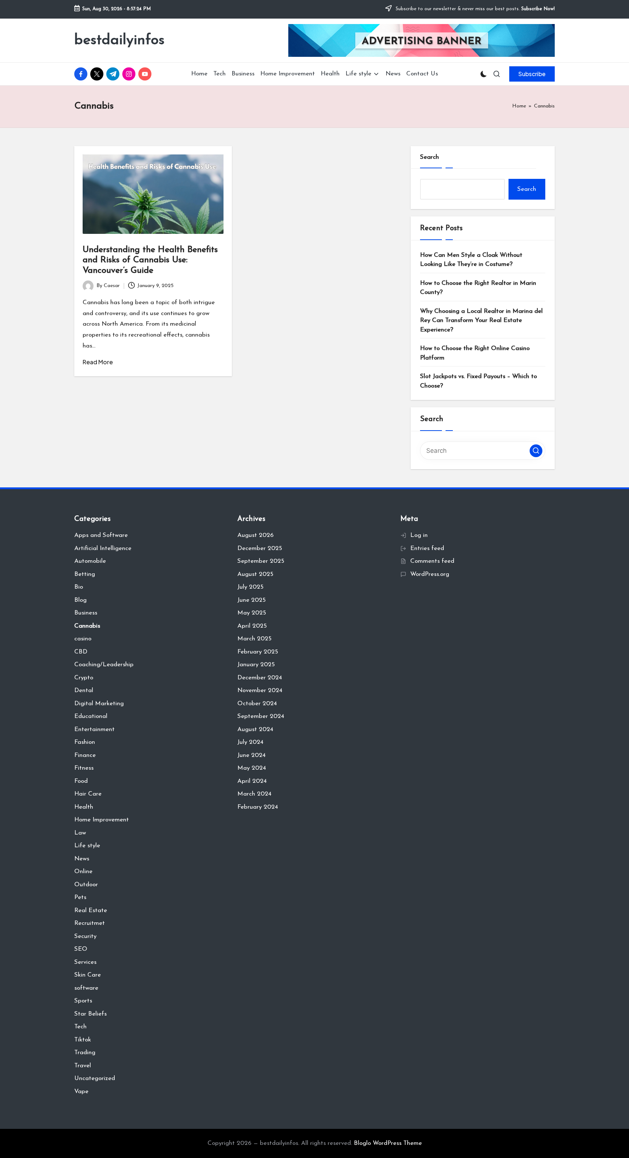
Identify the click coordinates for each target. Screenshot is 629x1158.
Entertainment (94, 729)
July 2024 (250, 742)
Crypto (83, 678)
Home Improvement (101, 820)
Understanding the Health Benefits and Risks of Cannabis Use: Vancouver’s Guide (150, 260)
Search (429, 157)
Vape (81, 1091)
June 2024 (251, 755)
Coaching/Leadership (104, 665)
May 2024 (251, 768)
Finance (85, 755)
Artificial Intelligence (102, 548)
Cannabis (87, 626)
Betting (84, 574)
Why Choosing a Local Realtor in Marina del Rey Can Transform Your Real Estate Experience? (481, 320)
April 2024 (252, 781)
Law (80, 833)
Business (85, 613)
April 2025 (252, 626)
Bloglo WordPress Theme (388, 1143)
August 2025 (255, 574)
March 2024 (254, 794)
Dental (83, 690)
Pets (80, 897)
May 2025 (251, 613)
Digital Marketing (99, 703)
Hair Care (88, 794)
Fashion (84, 742)
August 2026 (255, 535)
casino (82, 639)
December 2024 (259, 678)
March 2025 (254, 639)
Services (85, 962)
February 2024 (257, 807)
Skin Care (87, 975)
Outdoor (86, 885)
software (86, 988)
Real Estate (90, 910)
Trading (84, 1052)
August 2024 (255, 729)
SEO (80, 949)
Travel (82, 1066)
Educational (90, 716)
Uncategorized (94, 1078)
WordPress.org (429, 574)
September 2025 (260, 561)
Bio (78, 587)
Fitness (84, 768)
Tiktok (82, 1040)
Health (83, 807)
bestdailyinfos (119, 40)
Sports (83, 1001)
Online (83, 871)
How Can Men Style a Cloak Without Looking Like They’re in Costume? (471, 260)
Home (519, 106)
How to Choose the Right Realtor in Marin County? (478, 288)
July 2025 (250, 587)
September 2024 (260, 716)
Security (85, 936)
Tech (80, 1027)
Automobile (90, 561)
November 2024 (259, 690)
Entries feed (427, 548)
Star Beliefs (90, 1014)
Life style (87, 846)
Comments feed (432, 561)
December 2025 (259, 548)
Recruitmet (89, 923)
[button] (532, 74)
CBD (80, 652)
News (81, 859)
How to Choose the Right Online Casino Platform (475, 353)
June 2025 (251, 600)
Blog (80, 600)
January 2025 (256, 665)
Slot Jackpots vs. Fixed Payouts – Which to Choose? (478, 381)
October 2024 (257, 703)
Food (81, 781)
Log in (419, 535)
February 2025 (257, 652)
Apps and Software (101, 535)
